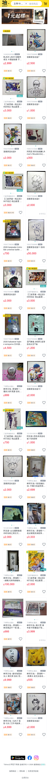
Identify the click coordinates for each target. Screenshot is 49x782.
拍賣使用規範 (33, 771)
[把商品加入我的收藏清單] (20, 70)
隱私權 (22, 771)
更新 (43, 764)
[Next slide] (21, 39)
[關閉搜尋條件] (26, 3)
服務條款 (12, 771)
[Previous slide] (4, 39)
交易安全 (25, 777)
